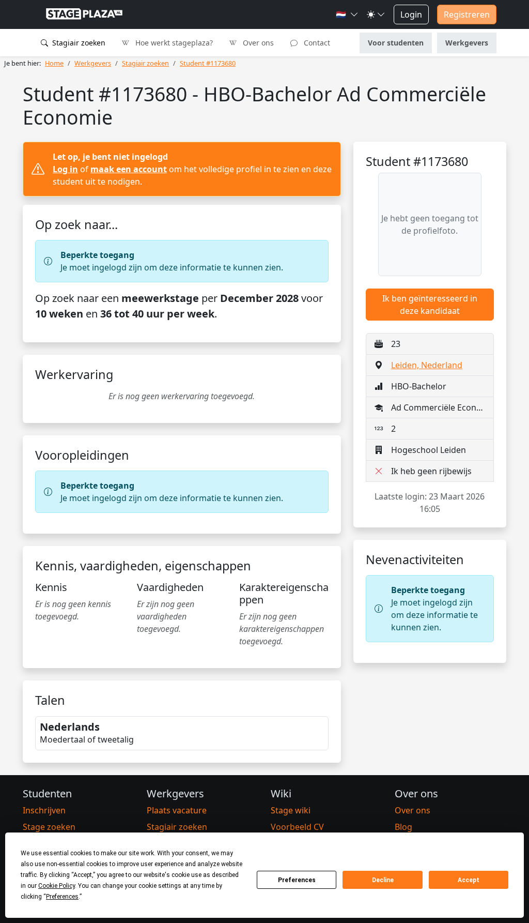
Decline (383, 880)
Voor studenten (396, 43)
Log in (65, 169)
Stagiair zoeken (77, 43)
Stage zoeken (49, 827)
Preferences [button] (62, 896)
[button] (347, 14)
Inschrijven (44, 810)
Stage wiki (290, 810)
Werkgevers (466, 43)
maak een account (128, 169)
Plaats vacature (177, 810)
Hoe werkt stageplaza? (173, 43)
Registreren (467, 14)
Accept (468, 880)
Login (411, 14)
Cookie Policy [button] (56, 885)
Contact (316, 43)
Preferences (297, 880)
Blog (403, 827)
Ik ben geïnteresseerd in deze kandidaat (429, 304)
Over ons (257, 43)
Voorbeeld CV (297, 827)
